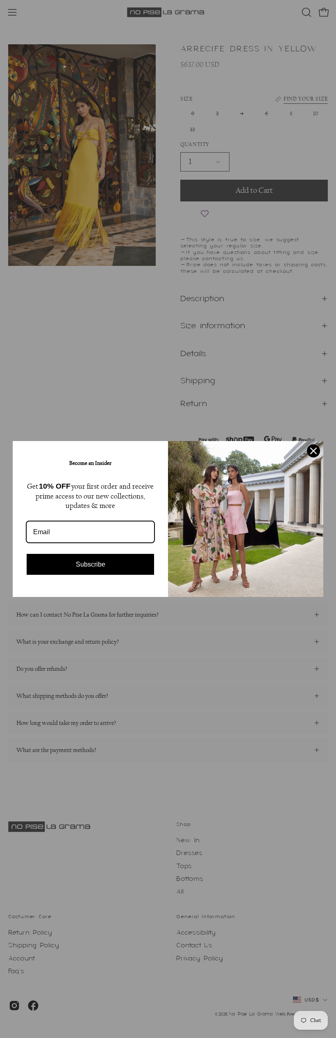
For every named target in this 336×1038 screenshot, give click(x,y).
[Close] (313, 451)
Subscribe (90, 564)
